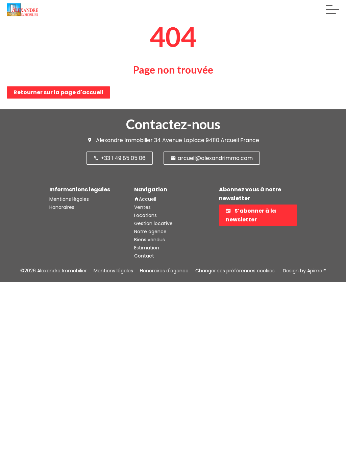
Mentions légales (113, 270)
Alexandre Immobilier (124, 140)
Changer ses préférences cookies (235, 270)
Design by (303, 270)
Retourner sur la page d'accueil (58, 92)
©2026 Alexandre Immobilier (53, 270)
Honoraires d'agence (164, 270)
